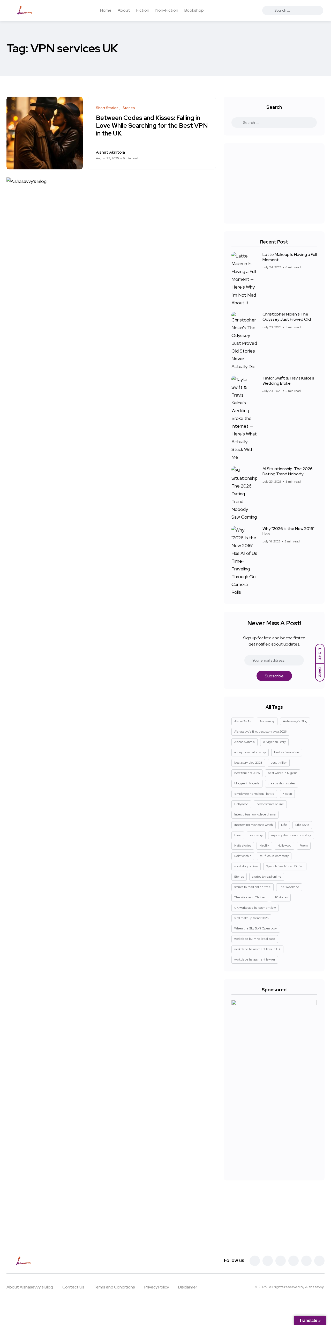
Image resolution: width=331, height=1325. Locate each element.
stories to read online (266, 877)
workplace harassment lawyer (254, 959)
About (124, 10)
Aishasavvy (267, 721)
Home (105, 10)
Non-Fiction (166, 10)
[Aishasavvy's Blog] (26, 10)
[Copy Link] (206, 155)
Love (237, 835)
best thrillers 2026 (247, 773)
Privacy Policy (156, 1287)
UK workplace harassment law (255, 908)
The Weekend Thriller (249, 897)
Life (284, 825)
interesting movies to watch (253, 825)
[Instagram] (306, 1261)
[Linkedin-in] (293, 1261)
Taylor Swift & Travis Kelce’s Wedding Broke (288, 380)
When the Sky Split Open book (255, 928)
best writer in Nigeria (282, 773)
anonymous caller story (250, 752)
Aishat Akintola (244, 742)
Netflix (264, 845)
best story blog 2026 (248, 763)
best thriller (278, 763)
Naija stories (242, 845)
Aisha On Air (242, 721)
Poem (304, 845)
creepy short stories (281, 783)
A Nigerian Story (274, 742)
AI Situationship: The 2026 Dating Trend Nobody (287, 471)
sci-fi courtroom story (274, 856)
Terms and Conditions (114, 1287)
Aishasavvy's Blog (295, 721)
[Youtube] (319, 1261)
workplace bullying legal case (254, 939)
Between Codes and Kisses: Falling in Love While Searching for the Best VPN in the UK (152, 126)
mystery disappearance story (291, 835)
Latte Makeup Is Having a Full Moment (289, 257)
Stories (239, 877)
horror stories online (270, 804)
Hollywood (241, 804)
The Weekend (289, 887)
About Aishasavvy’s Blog (29, 1287)
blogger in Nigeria (247, 783)
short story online (246, 866)
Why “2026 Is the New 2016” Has (288, 531)
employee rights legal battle (254, 794)
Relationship (242, 856)
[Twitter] (267, 1261)
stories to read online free (252, 887)
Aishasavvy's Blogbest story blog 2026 (260, 731)
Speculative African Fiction (285, 866)
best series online (286, 752)
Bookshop (194, 10)
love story (256, 835)
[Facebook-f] (255, 1261)
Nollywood (284, 845)
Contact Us (73, 1287)
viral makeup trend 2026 (251, 918)
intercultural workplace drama (255, 814)
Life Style (302, 825)
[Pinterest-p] (280, 1261)
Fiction (142, 10)
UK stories (281, 897)
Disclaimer (187, 1287)
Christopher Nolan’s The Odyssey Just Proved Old (286, 317)
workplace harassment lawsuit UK (257, 949)
